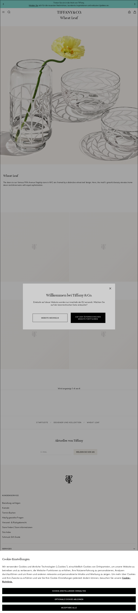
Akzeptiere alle (69, 608)
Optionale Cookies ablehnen (69, 599)
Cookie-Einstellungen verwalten (69, 591)
